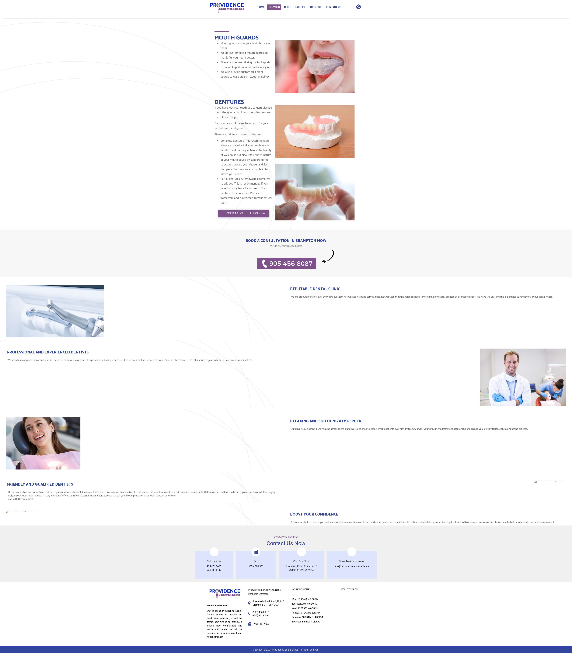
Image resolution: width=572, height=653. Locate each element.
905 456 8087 (214, 566)
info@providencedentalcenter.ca (352, 566)
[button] (343, 599)
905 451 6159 (214, 569)
